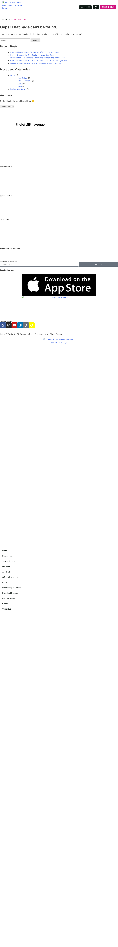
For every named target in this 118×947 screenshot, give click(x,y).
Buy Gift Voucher (9, 598)
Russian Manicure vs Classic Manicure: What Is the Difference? (37, 58)
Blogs (12, 75)
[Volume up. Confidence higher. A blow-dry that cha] (59, 140)
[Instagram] (9, 325)
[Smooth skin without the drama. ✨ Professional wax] (82, 140)
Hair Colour (23, 78)
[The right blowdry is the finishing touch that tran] (106, 154)
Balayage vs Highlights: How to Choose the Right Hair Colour (37, 63)
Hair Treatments (24, 81)
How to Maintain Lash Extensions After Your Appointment (35, 52)
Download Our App (10, 593)
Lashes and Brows (18, 89)
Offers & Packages (10, 577)
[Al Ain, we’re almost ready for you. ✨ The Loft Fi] (35, 140)
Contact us (6, 609)
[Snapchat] (32, 325)
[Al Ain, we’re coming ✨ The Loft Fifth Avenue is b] (11, 154)
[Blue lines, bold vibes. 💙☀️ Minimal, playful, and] (59, 154)
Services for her (8, 556)
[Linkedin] (20, 325)
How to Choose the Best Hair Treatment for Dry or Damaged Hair (39, 60)
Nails (20, 86)
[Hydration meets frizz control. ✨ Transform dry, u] (35, 154)
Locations (6, 567)
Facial (20, 83)
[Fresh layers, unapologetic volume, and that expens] (106, 140)
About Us (6, 572)
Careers (5, 604)
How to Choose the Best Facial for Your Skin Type (32, 55)
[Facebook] (3, 325)
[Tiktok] (26, 325)
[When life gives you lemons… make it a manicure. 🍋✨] (82, 154)
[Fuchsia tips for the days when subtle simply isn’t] (11, 140)
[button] (11, 556)
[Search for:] (15, 40)
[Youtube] (14, 325)
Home (4, 551)
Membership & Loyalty (11, 588)
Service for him (8, 561)
